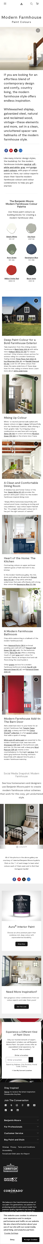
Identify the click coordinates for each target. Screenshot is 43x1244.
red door (31, 752)
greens (11, 665)
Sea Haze (31, 237)
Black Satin (31, 278)
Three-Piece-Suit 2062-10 (26, 359)
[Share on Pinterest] (11, 150)
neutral (27, 164)
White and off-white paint (14, 740)
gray (23, 167)
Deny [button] (12, 1239)
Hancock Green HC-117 (13, 669)
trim (20, 424)
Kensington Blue (31, 258)
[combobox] (17, 1059)
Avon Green (11, 258)
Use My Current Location (22, 1070)
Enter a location (21, 1055)
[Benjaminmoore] (21, 3)
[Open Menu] (5, 4)
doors (26, 424)
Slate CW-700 (9, 434)
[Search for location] (31, 1059)
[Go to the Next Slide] (40, 826)
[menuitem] (5, 1105)
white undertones (20, 371)
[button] (38, 30)
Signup (6, 1092)
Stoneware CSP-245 (12, 745)
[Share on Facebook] (6, 150)
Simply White (11, 237)
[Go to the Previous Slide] (3, 826)
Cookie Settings (11, 1233)
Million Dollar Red (12, 278)
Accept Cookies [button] (30, 1239)
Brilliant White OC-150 (18, 352)
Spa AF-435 (31, 667)
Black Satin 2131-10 (22, 349)
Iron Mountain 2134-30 (13, 361)
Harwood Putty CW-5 (16, 645)
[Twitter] (16, 150)
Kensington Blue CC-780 (26, 584)
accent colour (32, 733)
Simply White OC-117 (16, 492)
